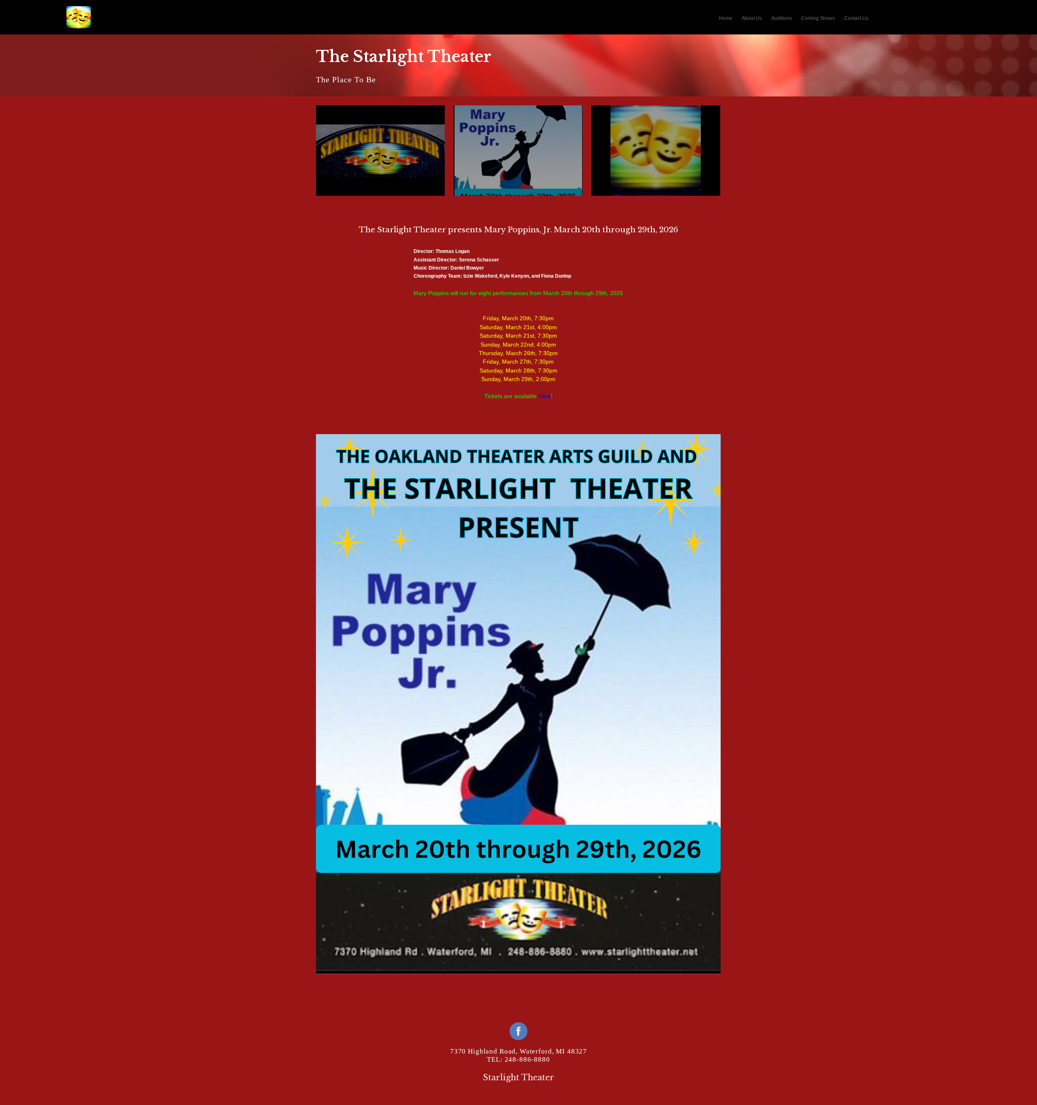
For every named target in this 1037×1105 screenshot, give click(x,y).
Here (544, 396)
